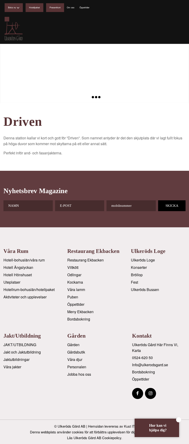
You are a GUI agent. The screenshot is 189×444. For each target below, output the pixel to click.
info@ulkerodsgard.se (150, 364)
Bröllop (137, 274)
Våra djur (74, 359)
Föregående (4, 73)
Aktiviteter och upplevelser (25, 297)
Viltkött (72, 267)
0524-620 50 (142, 357)
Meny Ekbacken (80, 311)
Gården (73, 344)
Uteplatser (11, 282)
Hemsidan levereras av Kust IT (111, 426)
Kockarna (75, 282)
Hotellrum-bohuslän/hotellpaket (29, 289)
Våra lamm (76, 289)
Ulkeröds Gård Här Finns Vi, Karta (155, 347)
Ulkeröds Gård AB (71, 426)
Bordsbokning (78, 319)
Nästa (185, 73)
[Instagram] (150, 393)
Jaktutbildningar (16, 359)
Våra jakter (12, 366)
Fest (134, 282)
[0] (7, 19)
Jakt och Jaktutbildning (22, 352)
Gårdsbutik (76, 352)
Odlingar (74, 274)
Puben (72, 297)
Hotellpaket (34, 7)
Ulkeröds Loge (143, 260)
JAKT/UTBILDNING (19, 344)
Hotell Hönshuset (17, 274)
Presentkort (55, 7)
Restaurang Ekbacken (85, 260)
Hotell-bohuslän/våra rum (24, 260)
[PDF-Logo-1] (23, 31)
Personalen (76, 366)
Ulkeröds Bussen (145, 289)
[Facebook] (137, 393)
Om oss (70, 7)
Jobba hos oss (79, 374)
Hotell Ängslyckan (18, 267)
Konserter (139, 267)
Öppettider (84, 7)
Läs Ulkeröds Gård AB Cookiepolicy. (94, 437)
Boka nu (12, 7)
